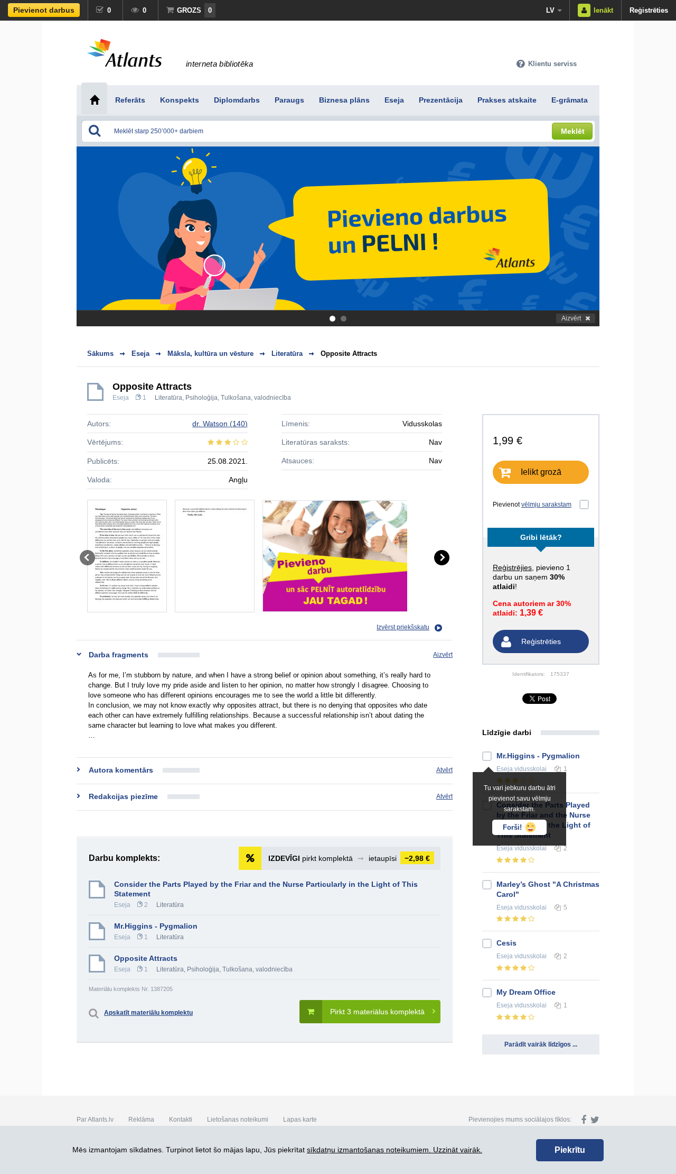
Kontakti (180, 1119)
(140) (220, 423)
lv (550, 10)
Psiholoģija (201, 397)
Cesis (506, 943)
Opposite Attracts (349, 353)
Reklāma (141, 1119)
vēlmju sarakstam (546, 504)
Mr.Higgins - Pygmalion (156, 926)
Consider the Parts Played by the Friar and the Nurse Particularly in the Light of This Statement (266, 889)
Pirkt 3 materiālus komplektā (377, 1011)
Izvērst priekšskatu (403, 627)
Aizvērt (571, 318)
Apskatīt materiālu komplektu (148, 1012)
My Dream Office (526, 992)
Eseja (120, 397)
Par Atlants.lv (95, 1119)
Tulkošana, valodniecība (256, 397)
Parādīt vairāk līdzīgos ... (540, 1044)
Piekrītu (570, 1149)
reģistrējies (512, 567)
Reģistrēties (649, 10)
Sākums (100, 353)
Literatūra (168, 397)
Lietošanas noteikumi (237, 1119)
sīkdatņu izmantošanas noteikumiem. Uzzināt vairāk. (394, 1149)
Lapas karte (300, 1119)
